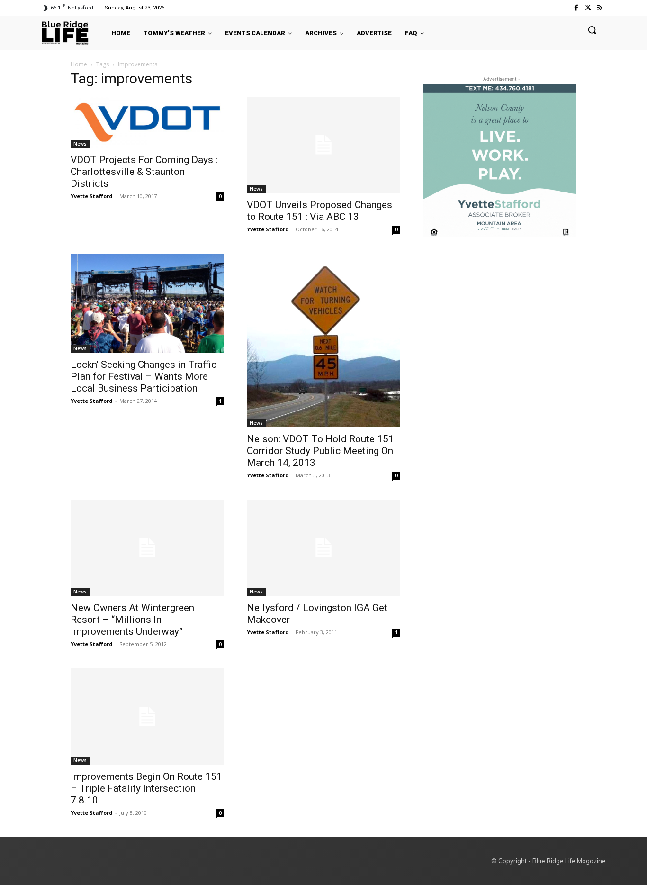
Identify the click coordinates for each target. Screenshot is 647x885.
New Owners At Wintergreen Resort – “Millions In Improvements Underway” (132, 619)
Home (79, 64)
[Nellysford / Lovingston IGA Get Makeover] (323, 548)
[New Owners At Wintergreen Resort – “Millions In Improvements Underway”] (147, 548)
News (80, 143)
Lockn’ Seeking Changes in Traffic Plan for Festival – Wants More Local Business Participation (143, 376)
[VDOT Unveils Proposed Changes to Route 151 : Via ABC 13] (323, 145)
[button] (592, 30)
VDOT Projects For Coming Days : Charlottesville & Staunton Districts (144, 171)
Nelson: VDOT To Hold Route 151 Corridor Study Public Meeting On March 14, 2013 (320, 450)
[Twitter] (588, 8)
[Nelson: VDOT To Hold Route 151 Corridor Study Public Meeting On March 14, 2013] (323, 340)
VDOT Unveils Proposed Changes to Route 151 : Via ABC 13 (319, 210)
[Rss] (600, 8)
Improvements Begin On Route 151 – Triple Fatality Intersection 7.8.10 (146, 788)
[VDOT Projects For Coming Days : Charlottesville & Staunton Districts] (147, 122)
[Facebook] (576, 8)
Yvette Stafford (92, 196)
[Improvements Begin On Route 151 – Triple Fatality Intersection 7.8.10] (147, 716)
